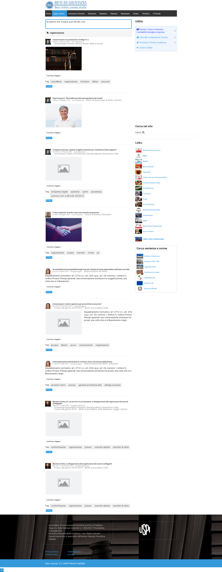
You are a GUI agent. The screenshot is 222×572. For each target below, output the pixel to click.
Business (103, 14)
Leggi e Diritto (59, 14)
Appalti (145, 161)
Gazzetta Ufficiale (150, 288)
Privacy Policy (52, 551)
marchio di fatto (121, 447)
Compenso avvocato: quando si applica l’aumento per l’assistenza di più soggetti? (84, 150)
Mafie (145, 221)
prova (73, 345)
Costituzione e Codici (151, 272)
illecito (64, 345)
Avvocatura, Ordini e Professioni (70, 154)
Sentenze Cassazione (152, 256)
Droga (145, 199)
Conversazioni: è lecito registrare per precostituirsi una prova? (77, 304)
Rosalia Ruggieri (76, 271)
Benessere (125, 14)
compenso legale (59, 191)
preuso (88, 447)
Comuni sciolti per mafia (151, 183)
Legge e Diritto (120, 409)
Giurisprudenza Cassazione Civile (102, 154)
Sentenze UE (149, 283)
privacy (54, 345)
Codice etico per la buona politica (155, 177)
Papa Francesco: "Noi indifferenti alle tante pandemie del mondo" (78, 98)
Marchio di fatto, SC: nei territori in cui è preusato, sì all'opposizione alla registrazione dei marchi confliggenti (90, 403)
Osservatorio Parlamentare (152, 226)
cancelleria (56, 81)
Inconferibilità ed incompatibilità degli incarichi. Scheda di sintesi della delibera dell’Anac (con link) (91, 269)
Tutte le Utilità (145, 47)
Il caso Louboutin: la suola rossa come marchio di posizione (76, 212)
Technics (146, 14)
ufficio (95, 81)
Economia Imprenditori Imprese (69, 407)
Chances (114, 14)
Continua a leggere (53, 76)
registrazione (71, 81)
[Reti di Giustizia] (66, 5)
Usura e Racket (148, 231)
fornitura (84, 81)
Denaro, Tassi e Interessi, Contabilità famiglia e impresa (150, 30)
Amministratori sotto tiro (151, 150)
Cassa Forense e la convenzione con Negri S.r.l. (71, 40)
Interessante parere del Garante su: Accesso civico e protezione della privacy (82, 362)
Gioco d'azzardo (148, 204)
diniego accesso (112, 385)
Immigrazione (148, 215)
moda (91, 252)
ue (98, 252)
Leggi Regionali (149, 278)
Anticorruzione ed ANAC (95, 271)
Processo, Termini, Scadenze (152, 42)
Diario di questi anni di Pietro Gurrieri (104, 100)
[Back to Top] (2, 570)
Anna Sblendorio (77, 42)
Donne (136, 14)
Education (92, 14)
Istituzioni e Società (76, 14)
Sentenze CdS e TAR (151, 261)
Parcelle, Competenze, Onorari (154, 37)
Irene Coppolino (77, 215)
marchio (81, 252)
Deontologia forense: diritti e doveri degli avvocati (78, 44)
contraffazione (58, 447)
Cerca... (138, 132)
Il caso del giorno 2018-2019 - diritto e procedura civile (81, 308)
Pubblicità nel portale (74, 553)
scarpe (70, 252)
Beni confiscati (148, 166)
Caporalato (147, 172)
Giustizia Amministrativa (151, 210)
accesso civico (58, 385)
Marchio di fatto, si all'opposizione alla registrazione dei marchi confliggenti (82, 464)
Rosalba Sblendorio (78, 406)
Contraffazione (148, 188)
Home (48, 14)
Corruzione (147, 193)
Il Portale (157, 14)
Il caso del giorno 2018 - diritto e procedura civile (78, 409)
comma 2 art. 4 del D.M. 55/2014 (67, 196)
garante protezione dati (90, 385)
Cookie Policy (51, 554)
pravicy (72, 385)
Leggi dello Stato (150, 267)
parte (85, 191)
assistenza (96, 191)
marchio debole (102, 447)
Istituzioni (113, 364)
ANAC (145, 156)
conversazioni (86, 345)
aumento (75, 191)
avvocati (105, 81)
